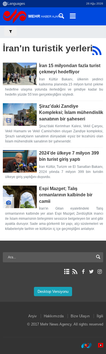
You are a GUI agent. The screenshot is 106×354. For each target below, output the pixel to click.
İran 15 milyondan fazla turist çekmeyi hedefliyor (69, 68)
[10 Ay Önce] (20, 114)
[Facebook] (82, 271)
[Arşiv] (66, 271)
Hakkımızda (54, 316)
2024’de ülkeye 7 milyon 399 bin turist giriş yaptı (69, 156)
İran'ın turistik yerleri (48, 48)
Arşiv (32, 316)
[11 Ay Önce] (20, 161)
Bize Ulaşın (80, 316)
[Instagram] (99, 271)
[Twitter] (91, 271)
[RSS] (96, 50)
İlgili (100, 316)
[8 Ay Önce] (20, 74)
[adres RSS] (74, 271)
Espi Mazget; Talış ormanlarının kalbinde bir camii (65, 195)
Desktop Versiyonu (53, 291)
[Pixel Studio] (97, 345)
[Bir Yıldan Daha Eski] (20, 197)
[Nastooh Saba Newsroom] (84, 345)
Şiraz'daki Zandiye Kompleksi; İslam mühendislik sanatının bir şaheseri (71, 112)
